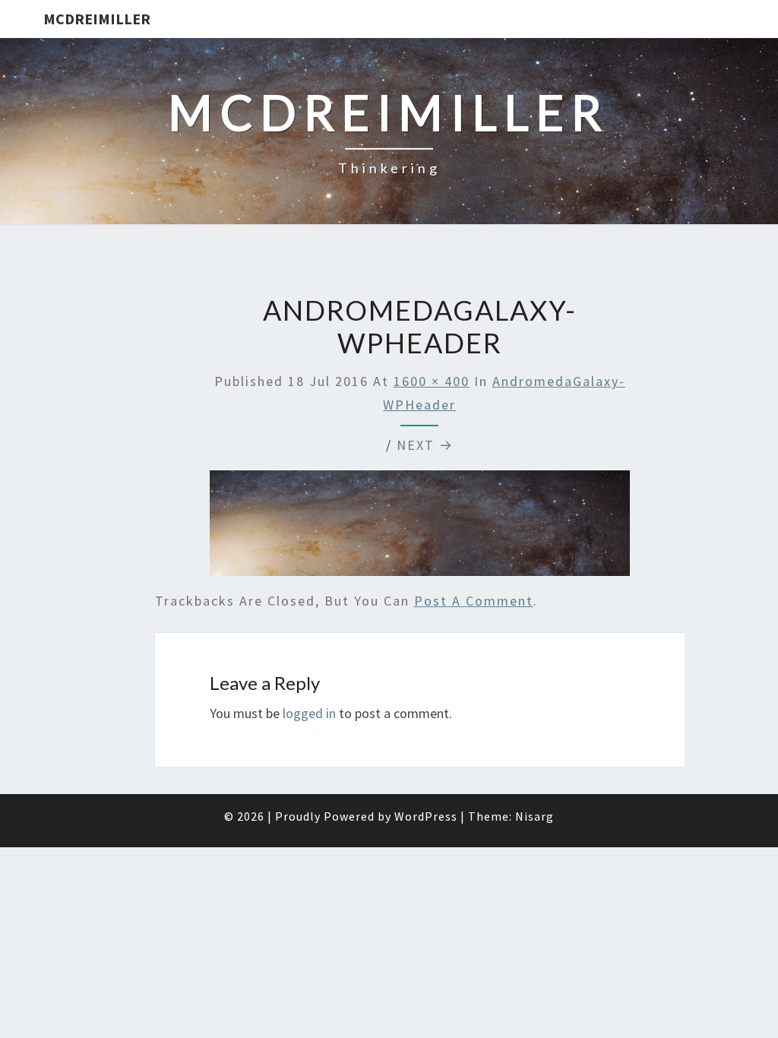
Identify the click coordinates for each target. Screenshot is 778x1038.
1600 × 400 (432, 381)
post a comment (473, 600)
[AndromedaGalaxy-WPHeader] (420, 528)
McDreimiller (96, 18)
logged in (309, 713)
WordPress (425, 816)
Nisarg (534, 816)
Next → (425, 445)
